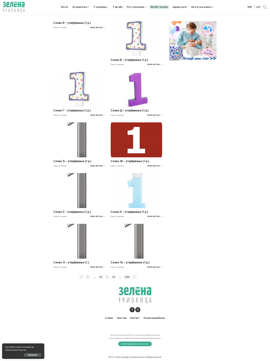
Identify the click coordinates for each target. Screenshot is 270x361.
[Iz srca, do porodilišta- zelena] (193, 40)
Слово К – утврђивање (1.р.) (129, 212)
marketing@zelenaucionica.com (135, 344)
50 (101, 277)
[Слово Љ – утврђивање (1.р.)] (136, 241)
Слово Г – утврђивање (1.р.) (72, 110)
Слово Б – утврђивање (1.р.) (72, 23)
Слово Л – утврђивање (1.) (71, 262)
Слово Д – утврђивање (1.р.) (130, 110)
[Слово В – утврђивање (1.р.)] (136, 38)
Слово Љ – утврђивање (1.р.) (130, 262)
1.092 (127, 277)
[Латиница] (258, 7)
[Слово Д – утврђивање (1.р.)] (136, 89)
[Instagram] (137, 309)
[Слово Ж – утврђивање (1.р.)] (136, 139)
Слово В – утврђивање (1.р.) (129, 60)
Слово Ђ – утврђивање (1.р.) (72, 161)
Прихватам (32, 355)
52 (113, 277)
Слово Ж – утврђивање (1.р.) (130, 161)
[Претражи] (265, 7)
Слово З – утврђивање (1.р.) (72, 212)
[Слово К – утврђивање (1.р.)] (136, 190)
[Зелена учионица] (14, 7)
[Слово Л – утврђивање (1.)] (79, 241)
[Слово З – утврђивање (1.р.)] (79, 190)
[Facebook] (132, 309)
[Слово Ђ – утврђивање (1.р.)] (79, 139)
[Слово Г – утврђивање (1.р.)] (79, 89)
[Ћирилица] (249, 7)
